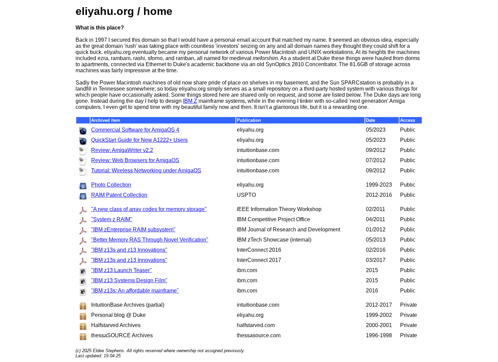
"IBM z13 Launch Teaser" (121, 270)
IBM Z (190, 101)
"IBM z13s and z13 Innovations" (129, 250)
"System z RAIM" (111, 219)
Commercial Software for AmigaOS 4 (135, 130)
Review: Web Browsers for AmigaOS (135, 160)
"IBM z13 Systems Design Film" (129, 280)
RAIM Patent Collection (119, 195)
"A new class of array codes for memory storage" (149, 209)
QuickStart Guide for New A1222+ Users (139, 140)
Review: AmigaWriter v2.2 (122, 150)
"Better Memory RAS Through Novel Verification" (149, 240)
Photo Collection (111, 185)
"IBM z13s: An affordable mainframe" (135, 290)
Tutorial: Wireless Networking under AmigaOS (146, 170)
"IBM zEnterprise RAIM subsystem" (133, 229)
